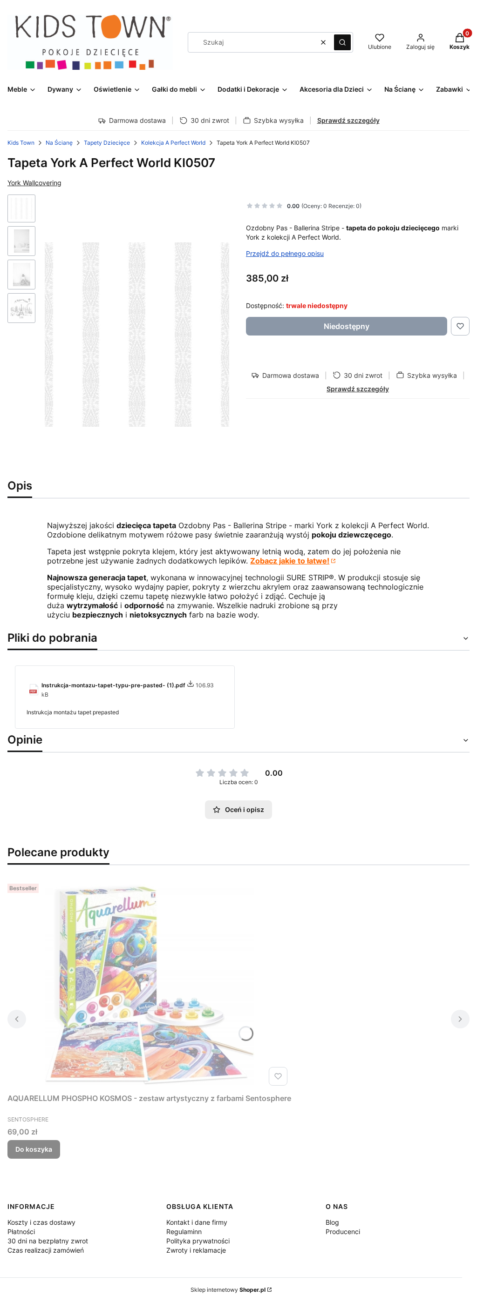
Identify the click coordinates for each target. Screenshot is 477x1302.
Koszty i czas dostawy (41, 1222)
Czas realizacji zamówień (45, 1250)
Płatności (21, 1231)
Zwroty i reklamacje (196, 1250)
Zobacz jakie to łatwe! (289, 560)
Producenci (343, 1231)
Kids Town (20, 142)
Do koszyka (33, 1149)
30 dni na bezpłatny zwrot (47, 1241)
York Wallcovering (34, 183)
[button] (342, 42)
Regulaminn (184, 1231)
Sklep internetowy (228, 1289)
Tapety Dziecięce (107, 142)
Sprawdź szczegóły (348, 120)
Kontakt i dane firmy (196, 1222)
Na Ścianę (59, 142)
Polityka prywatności (198, 1241)
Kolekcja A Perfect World (173, 142)
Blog (332, 1222)
